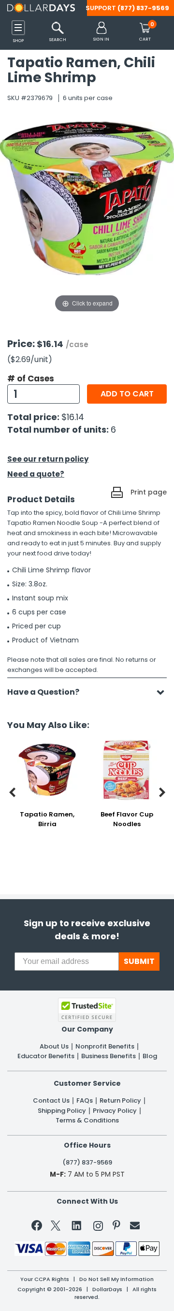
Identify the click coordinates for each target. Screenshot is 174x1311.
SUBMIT (139, 961)
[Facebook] (38, 1227)
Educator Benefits (45, 1056)
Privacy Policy (115, 1111)
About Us (54, 1046)
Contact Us (51, 1100)
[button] (101, 32)
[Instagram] (98, 1228)
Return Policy (120, 1100)
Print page (148, 492)
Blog (150, 1056)
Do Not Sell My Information (116, 1279)
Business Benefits (108, 1056)
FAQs (84, 1100)
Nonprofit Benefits (104, 1046)
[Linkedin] (77, 1225)
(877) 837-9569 (143, 8)
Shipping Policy (62, 1111)
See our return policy (47, 459)
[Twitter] (55, 1228)
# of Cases (30, 378)
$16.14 (72, 417)
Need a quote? (35, 474)
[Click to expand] (87, 217)
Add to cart (127, 393)
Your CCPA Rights (44, 1279)
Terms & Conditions (87, 1120)
